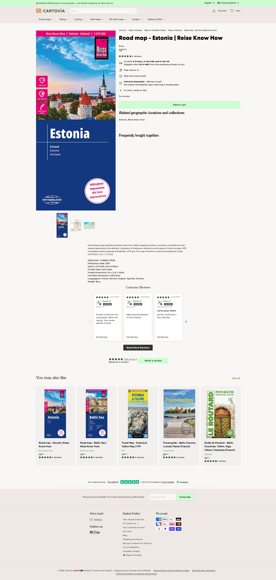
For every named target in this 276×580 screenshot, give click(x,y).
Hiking (62, 19)
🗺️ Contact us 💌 (131, 523)
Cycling (78, 19)
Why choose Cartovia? (133, 519)
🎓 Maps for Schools (132, 555)
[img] (102, 297)
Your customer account (134, 527)
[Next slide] (186, 321)
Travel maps (45, 19)
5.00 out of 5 (130, 359)
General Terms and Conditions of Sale (171, 570)
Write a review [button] (153, 360)
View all (236, 378)
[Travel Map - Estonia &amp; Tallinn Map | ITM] (138, 424)
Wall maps (95, 19)
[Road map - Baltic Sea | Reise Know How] (96, 424)
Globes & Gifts (155, 19)
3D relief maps (116, 19)
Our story (127, 531)
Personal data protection (203, 570)
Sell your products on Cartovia (137, 543)
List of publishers (131, 547)
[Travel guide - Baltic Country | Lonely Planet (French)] (179, 424)
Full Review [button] (101, 337)
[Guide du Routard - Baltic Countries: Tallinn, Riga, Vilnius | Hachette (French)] (221, 425)
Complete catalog (131, 551)
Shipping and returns (133, 539)
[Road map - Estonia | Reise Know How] (179, 154)
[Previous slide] (90, 321)
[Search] (134, 11)
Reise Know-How (136, 120)
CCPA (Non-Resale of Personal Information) (136, 574)
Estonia (122, 120)
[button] (125, 56)
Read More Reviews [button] (138, 347)
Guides (136, 19)
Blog (125, 535)
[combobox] (209, 3)
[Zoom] (76, 120)
